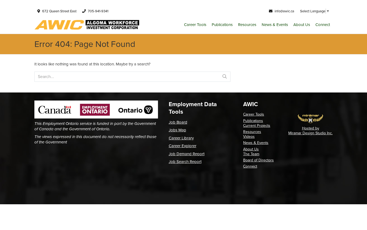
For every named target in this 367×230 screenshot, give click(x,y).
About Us (301, 25)
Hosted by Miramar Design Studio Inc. (310, 130)
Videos (249, 136)
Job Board (178, 122)
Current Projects (256, 125)
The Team (251, 154)
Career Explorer (182, 146)
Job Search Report (185, 162)
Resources (247, 25)
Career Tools (195, 25)
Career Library (181, 138)
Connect (322, 25)
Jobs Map (177, 130)
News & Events (275, 25)
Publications (222, 25)
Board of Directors (258, 160)
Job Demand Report (186, 154)
